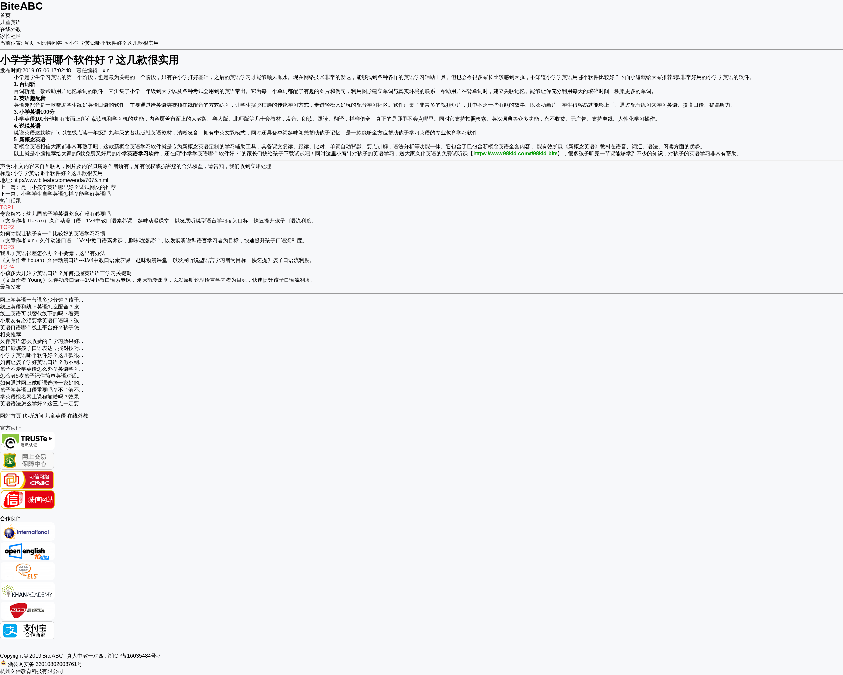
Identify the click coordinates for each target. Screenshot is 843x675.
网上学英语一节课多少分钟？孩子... (41, 300)
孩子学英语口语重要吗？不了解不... (41, 390)
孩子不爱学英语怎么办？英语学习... (41, 369)
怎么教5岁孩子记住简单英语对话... (40, 376)
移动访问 (32, 416)
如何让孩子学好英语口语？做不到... (41, 362)
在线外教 (10, 29)
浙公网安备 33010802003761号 (45, 664)
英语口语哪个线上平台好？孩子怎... (41, 327)
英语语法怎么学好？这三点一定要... (41, 403)
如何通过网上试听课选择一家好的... (41, 383)
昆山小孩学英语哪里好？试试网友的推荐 (68, 187)
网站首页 (10, 416)
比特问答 (51, 43)
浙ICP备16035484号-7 (134, 656)
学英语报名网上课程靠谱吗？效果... (41, 396)
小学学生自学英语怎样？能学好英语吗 (66, 194)
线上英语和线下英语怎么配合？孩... (41, 306)
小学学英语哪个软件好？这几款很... (41, 355)
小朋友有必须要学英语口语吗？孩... (41, 320)
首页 (5, 15)
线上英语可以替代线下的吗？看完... (41, 313)
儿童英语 (10, 22)
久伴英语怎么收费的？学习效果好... (41, 341)
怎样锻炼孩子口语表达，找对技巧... (41, 348)
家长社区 (10, 36)
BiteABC (21, 6)
